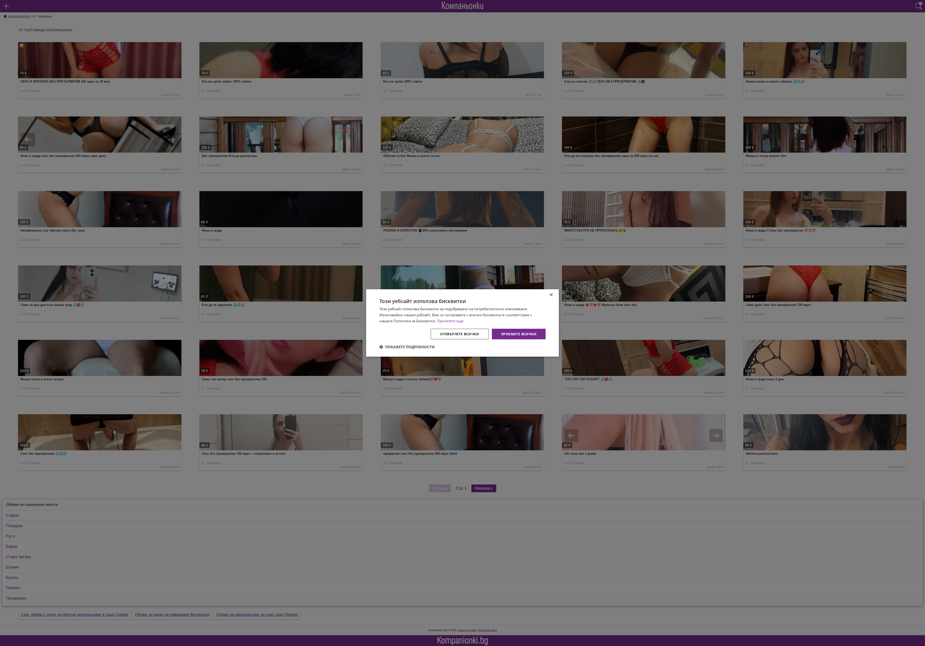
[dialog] (462, 323)
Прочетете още (450, 320)
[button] (407, 346)
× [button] (551, 295)
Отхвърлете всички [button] (459, 333)
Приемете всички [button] (518, 333)
